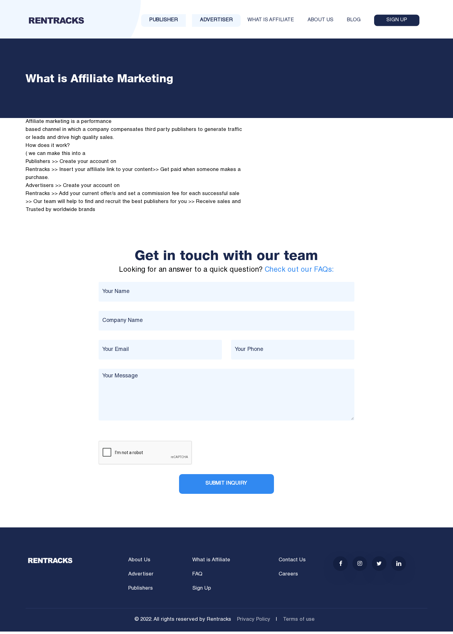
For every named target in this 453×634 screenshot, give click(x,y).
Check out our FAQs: (299, 270)
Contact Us (292, 560)
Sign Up (201, 588)
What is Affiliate (211, 560)
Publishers (140, 588)
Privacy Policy (253, 619)
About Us (139, 560)
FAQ (197, 574)
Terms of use (299, 619)
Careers (288, 574)
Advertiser (140, 574)
